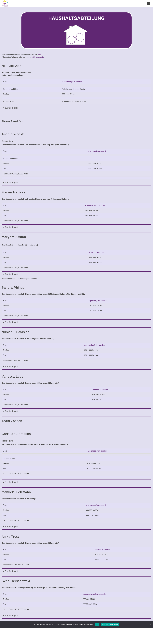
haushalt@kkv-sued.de (35, 57)
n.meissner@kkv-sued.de (72, 82)
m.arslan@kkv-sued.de (98, 252)
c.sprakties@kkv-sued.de (97, 451)
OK (97, 624)
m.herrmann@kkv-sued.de (96, 505)
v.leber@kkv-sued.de (100, 389)
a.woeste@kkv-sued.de (97, 151)
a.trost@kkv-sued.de (102, 550)
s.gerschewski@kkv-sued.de (94, 594)
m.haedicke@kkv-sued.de (95, 205)
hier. (39, 54)
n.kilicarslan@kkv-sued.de (94, 345)
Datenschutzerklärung (110, 624)
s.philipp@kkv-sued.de (98, 301)
